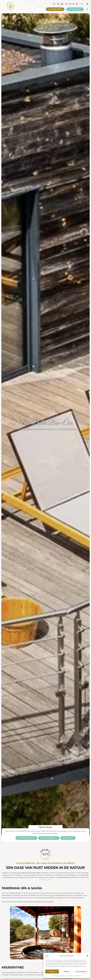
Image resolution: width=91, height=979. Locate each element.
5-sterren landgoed (45, 880)
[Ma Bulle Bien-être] (45, 932)
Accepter (52, 971)
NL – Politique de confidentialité (73, 975)
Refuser (66, 971)
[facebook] (54, 3)
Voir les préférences (81, 971)
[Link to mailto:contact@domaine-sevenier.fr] (87, 3)
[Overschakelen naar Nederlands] (73, 4)
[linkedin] (62, 3)
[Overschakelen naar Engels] (70, 4)
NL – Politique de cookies (58, 975)
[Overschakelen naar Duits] (77, 4)
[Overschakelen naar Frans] (66, 4)
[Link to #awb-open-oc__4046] (87, 9)
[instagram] (58, 3)
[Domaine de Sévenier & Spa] (10, 2)
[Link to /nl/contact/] (82, 3)
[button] (87, 956)
